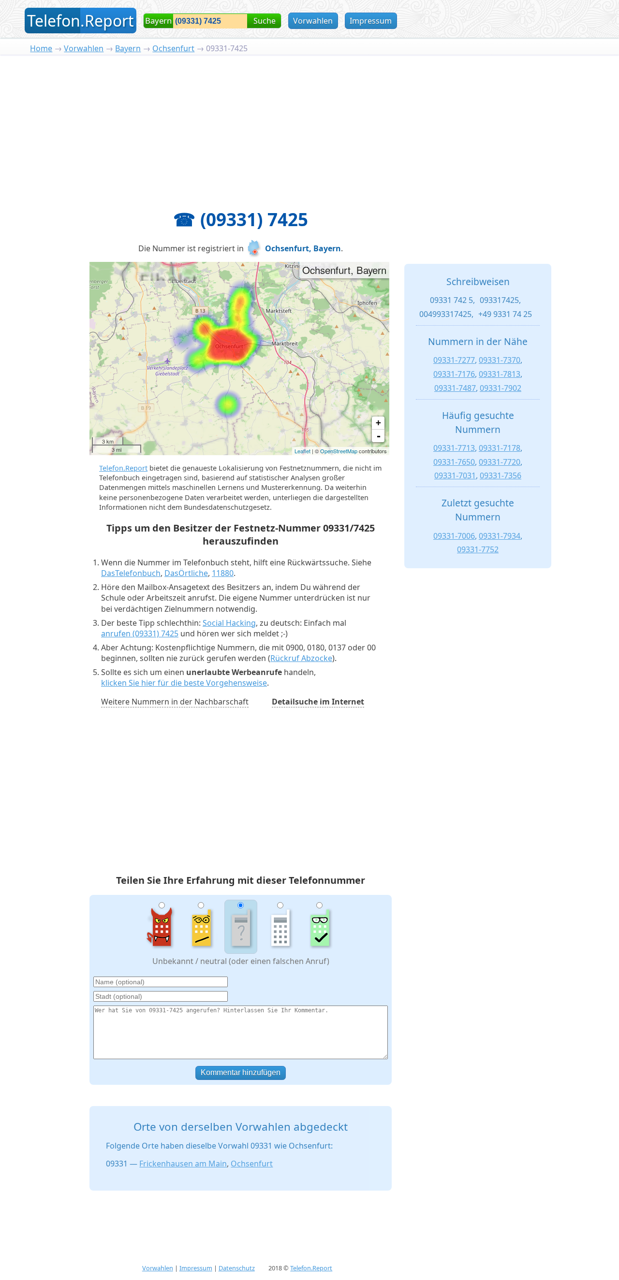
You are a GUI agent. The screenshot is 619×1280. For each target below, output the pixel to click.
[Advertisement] (309, 127)
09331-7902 (500, 388)
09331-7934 (499, 536)
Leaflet (302, 451)
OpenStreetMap (338, 451)
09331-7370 (499, 360)
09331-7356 (500, 475)
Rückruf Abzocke (301, 658)
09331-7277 (454, 360)
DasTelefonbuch (131, 573)
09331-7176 (454, 374)
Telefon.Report (123, 468)
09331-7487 (455, 388)
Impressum (371, 20)
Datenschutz (237, 1268)
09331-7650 (454, 462)
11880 (223, 573)
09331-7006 (454, 536)
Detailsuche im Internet (318, 701)
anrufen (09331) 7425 (139, 633)
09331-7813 (499, 374)
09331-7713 (454, 448)
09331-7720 (499, 462)
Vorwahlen (313, 20)
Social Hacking (229, 623)
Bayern (128, 48)
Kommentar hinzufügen (240, 1072)
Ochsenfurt (173, 48)
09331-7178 (499, 448)
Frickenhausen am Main (183, 1163)
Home (41, 48)
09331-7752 (478, 549)
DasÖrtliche (186, 573)
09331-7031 (455, 475)
